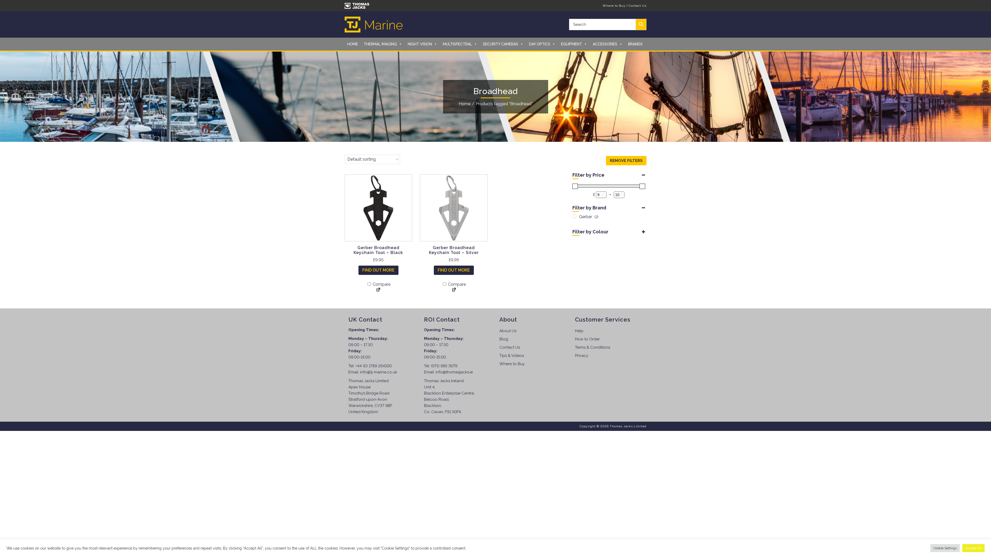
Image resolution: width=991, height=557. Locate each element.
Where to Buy (614, 5)
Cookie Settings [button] (945, 548)
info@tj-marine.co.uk (378, 372)
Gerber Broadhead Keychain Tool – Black (378, 250)
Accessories (605, 44)
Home (352, 44)
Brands (635, 44)
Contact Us (637, 5)
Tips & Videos (511, 355)
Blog (503, 339)
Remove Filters (626, 160)
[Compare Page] (378, 290)
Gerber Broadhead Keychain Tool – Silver (454, 250)
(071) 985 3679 (444, 366)
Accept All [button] (973, 548)
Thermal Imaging (380, 44)
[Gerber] (574, 216)
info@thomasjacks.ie (454, 372)
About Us (507, 331)
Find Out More (378, 270)
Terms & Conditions (592, 347)
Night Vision (420, 44)
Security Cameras (500, 44)
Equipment (571, 44)
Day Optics (539, 44)
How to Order (587, 339)
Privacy (581, 355)
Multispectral (457, 44)
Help (579, 331)
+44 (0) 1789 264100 (373, 366)
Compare (381, 284)
